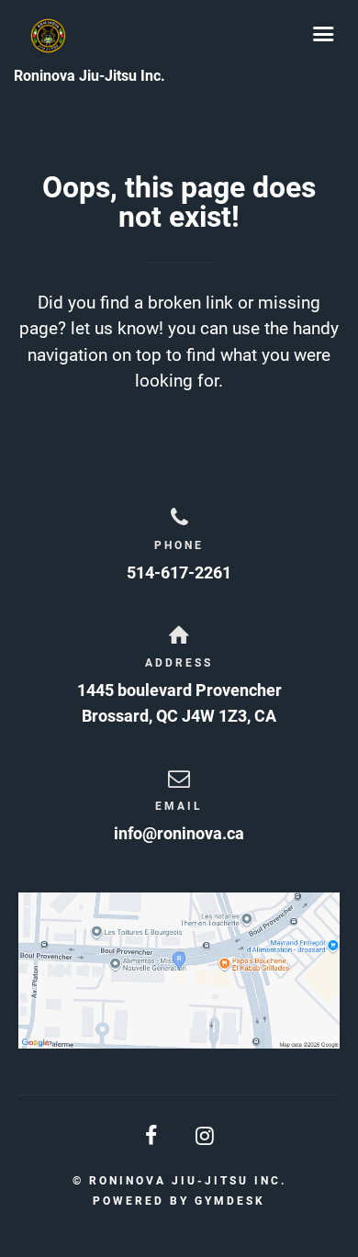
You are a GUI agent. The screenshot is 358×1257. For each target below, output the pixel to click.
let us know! (117, 328)
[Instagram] (205, 1136)
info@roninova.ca (179, 833)
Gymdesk (230, 1201)
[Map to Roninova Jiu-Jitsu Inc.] (179, 970)
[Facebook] (152, 1136)
